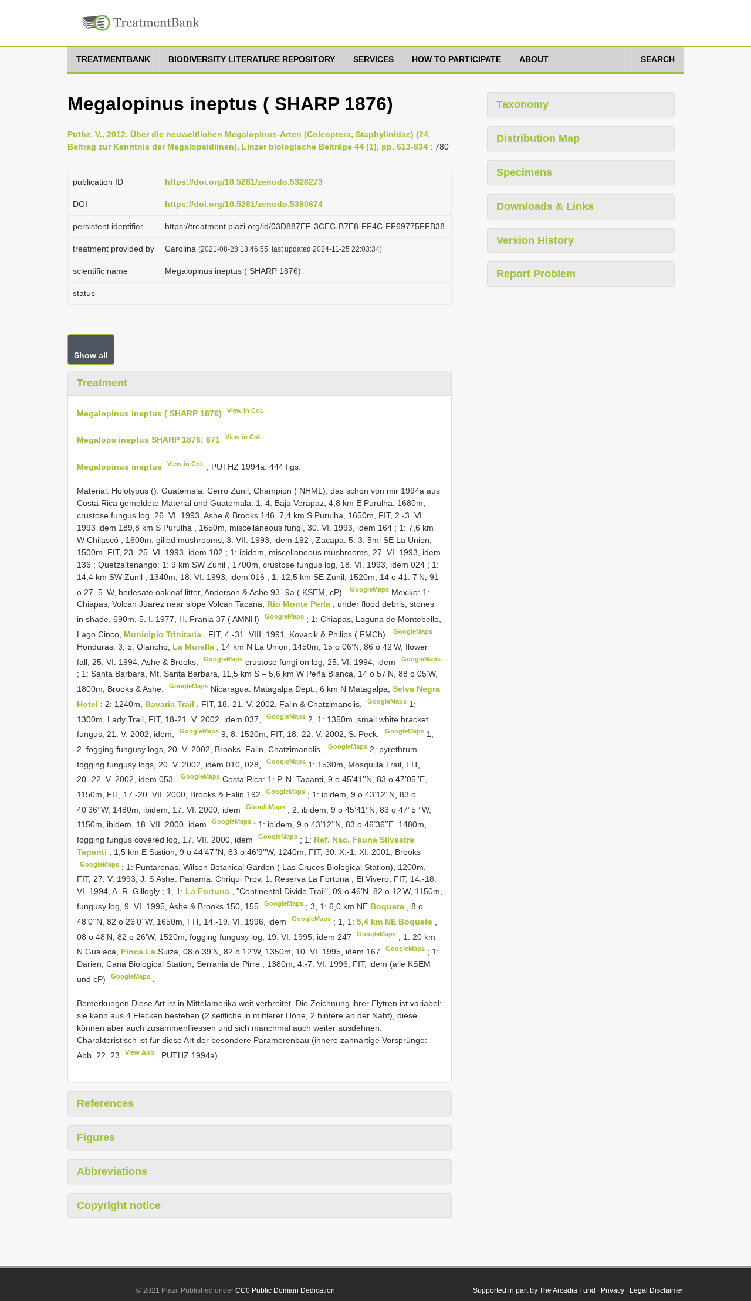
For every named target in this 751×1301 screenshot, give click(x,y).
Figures (96, 1137)
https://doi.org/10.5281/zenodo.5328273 (244, 181)
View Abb (139, 1052)
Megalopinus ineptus (119, 466)
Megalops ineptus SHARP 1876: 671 (148, 439)
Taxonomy (522, 104)
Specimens (524, 172)
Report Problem (536, 274)
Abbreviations (112, 1171)
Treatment (102, 383)
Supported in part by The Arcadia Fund (534, 1290)
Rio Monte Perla (300, 604)
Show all (91, 355)
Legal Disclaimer (657, 1290)
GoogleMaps (369, 589)
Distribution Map (538, 138)
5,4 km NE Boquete (396, 921)
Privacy (612, 1290)
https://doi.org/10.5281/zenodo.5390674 (244, 204)
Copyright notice (119, 1205)
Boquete (388, 906)
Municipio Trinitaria (164, 634)
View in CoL (245, 410)
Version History (535, 240)
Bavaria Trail (171, 704)
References (105, 1103)
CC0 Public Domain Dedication (285, 1290)
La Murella (194, 646)
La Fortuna (208, 891)
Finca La (139, 951)
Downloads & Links (545, 206)
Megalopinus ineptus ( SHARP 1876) (149, 412)
